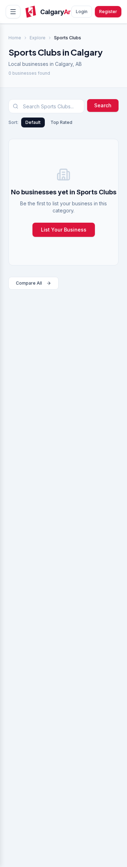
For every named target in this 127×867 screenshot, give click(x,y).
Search (102, 105)
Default (33, 122)
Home (14, 37)
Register (108, 11)
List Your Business (63, 230)
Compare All (29, 283)
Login (81, 11)
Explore (38, 37)
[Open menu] (13, 11)
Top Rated (61, 122)
